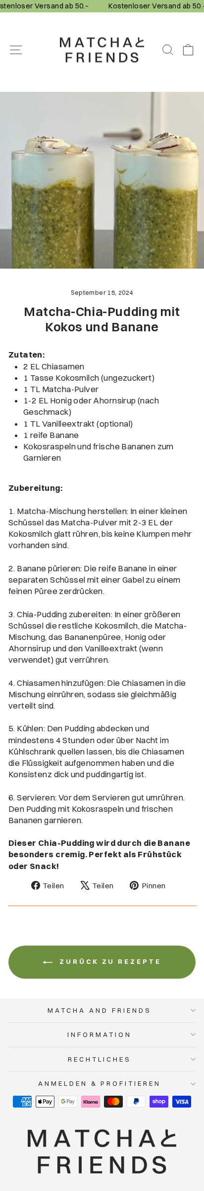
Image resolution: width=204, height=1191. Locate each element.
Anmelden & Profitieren (99, 1083)
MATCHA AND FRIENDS (100, 1010)
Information (99, 1034)
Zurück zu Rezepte (108, 961)
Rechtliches (100, 1059)
